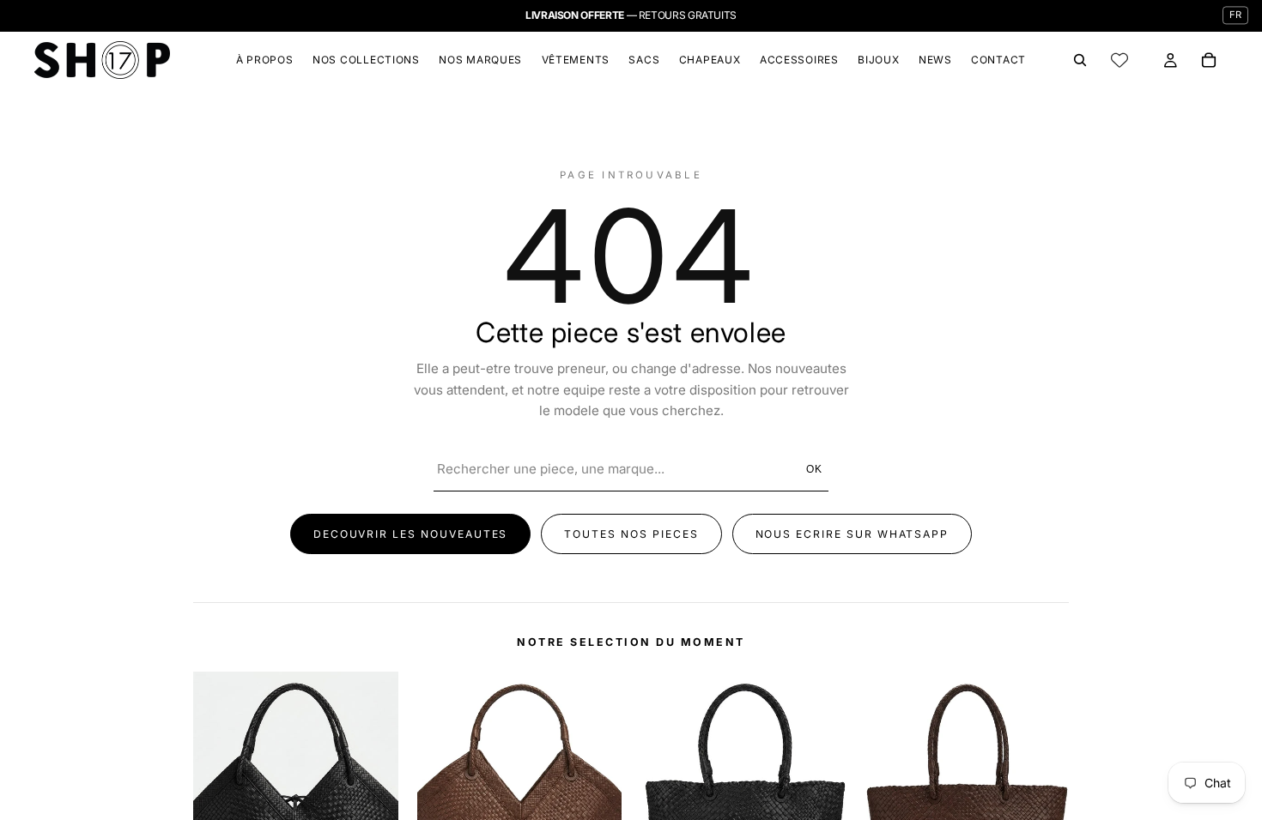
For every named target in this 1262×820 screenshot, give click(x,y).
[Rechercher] (1080, 60)
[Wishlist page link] (1119, 60)
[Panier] (1209, 60)
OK (815, 469)
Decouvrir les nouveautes (410, 534)
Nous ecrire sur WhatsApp (852, 534)
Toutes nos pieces (631, 534)
